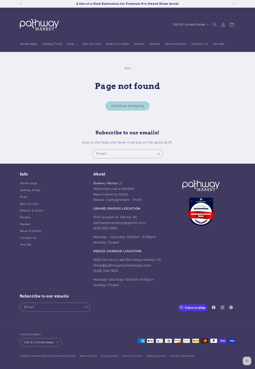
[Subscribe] (158, 153)
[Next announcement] (234, 3)
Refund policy (88, 355)
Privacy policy (109, 355)
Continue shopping (127, 106)
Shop (23, 197)
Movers (25, 217)
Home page (28, 183)
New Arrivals (29, 204)
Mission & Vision (31, 210)
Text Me (25, 244)
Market (25, 224)
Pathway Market (40, 355)
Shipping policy (156, 355)
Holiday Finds (30, 190)
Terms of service (132, 355)
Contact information (182, 355)
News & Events (31, 231)
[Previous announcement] (21, 3)
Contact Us (28, 238)
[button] (72, 44)
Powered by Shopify (63, 355)
